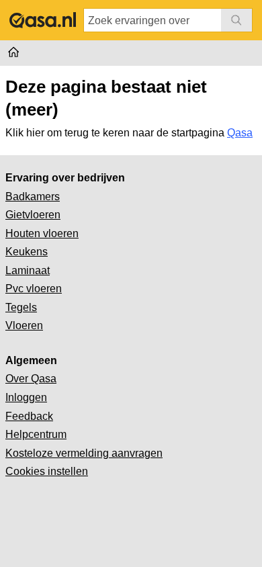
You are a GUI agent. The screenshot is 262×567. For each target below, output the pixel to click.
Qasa (240, 132)
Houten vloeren (42, 233)
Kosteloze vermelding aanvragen (84, 453)
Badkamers (32, 196)
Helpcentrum (36, 434)
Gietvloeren (32, 214)
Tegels (21, 307)
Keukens (26, 251)
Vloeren (24, 325)
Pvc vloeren (33, 288)
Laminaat (27, 270)
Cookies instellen (46, 471)
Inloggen (26, 397)
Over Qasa (30, 378)
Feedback (29, 416)
